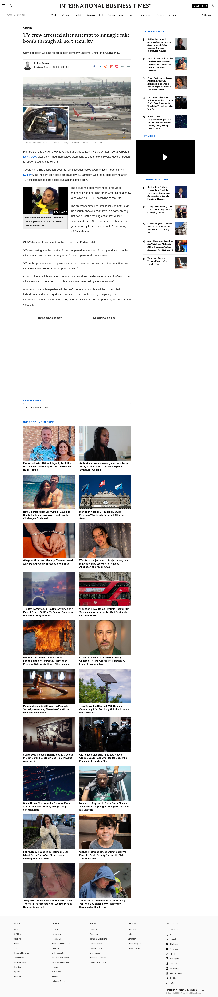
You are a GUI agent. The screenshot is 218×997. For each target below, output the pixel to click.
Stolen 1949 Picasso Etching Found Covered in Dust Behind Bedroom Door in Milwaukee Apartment (48, 757)
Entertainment (144, 15)
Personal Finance (116, 15)
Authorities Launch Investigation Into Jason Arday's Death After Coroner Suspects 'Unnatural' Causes (104, 466)
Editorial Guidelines (104, 317)
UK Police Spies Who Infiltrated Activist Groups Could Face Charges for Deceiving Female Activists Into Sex (103, 757)
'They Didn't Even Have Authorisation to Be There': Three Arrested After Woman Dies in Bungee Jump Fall (47, 903)
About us (94, 929)
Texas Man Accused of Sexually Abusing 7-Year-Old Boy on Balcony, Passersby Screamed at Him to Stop (103, 903)
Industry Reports (59, 981)
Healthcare (56, 939)
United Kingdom (135, 943)
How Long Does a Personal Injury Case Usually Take (157, 261)
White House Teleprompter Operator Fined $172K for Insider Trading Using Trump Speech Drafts (47, 806)
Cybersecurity (58, 953)
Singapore (132, 939)
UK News (66, 15)
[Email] (122, 66)
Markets (78, 15)
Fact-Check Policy (98, 962)
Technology (19, 958)
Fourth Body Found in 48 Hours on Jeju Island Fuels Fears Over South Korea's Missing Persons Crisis (45, 855)
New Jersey (30, 156)
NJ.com (27, 174)
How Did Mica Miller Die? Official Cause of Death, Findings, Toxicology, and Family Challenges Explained (46, 515)
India (130, 934)
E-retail (55, 929)
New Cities (56, 972)
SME (101, 15)
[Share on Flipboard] (111, 66)
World (54, 15)
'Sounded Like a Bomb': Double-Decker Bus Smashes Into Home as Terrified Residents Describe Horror (104, 612)
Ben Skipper (43, 62)
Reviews (172, 15)
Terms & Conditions (98, 939)
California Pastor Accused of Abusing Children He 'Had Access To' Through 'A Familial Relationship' (102, 660)
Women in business (60, 962)
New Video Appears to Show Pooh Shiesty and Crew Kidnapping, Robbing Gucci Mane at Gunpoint (104, 806)
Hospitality (56, 934)
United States (134, 948)
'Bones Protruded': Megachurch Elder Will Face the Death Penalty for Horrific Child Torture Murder (102, 855)
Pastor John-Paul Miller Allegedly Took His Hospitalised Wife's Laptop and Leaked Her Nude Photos (47, 466)
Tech (130, 15)
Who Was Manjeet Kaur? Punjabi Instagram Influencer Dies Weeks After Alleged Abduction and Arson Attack (103, 563)
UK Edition (206, 15)
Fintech (55, 976)
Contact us (94, 934)
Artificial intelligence (60, 958)
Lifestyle (160, 15)
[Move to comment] (128, 66)
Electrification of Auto (61, 943)
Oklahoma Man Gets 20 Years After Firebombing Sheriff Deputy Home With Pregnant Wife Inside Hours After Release (46, 660)
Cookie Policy (96, 948)
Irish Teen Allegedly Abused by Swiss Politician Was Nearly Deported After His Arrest (101, 515)
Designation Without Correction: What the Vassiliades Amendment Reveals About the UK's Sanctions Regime (158, 193)
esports (55, 967)
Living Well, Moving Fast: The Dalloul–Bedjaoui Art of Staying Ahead (160, 209)
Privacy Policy (96, 943)
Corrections (95, 953)
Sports (17, 972)
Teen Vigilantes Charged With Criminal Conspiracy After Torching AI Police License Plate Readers (104, 709)
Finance (55, 948)
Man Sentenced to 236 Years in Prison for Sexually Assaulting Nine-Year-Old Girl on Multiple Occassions (46, 709)
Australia (132, 929)
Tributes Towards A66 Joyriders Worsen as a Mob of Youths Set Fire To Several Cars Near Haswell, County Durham (48, 612)
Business (90, 15)
